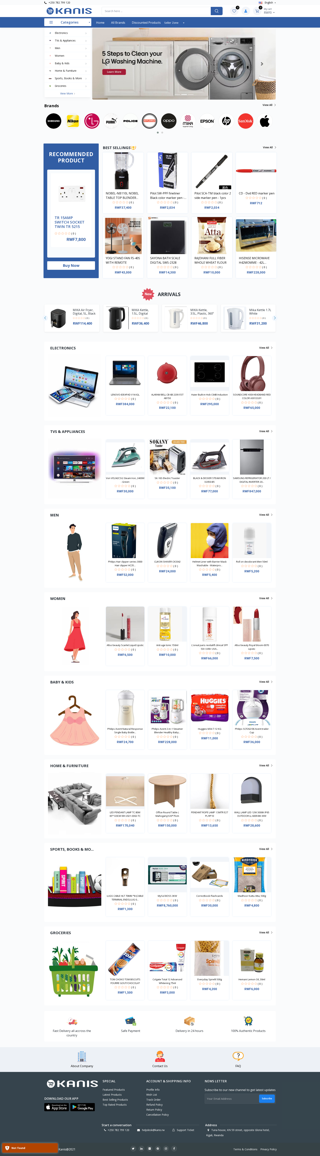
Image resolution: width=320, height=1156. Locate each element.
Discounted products (146, 23)
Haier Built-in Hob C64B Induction (209, 394)
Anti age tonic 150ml (167, 645)
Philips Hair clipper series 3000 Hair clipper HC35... (125, 563)
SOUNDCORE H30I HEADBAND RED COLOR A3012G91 (252, 396)
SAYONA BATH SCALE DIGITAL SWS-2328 (165, 260)
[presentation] (45, 318)
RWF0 (268, 11)
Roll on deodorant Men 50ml (252, 561)
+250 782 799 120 (59, 2)
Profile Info (153, 1089)
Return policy (154, 1109)
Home (100, 23)
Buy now (71, 265)
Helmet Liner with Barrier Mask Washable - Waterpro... (209, 563)
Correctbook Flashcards (209, 896)
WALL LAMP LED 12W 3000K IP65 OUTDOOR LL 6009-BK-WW (251, 814)
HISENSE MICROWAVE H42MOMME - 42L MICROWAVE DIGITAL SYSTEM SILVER (254, 260)
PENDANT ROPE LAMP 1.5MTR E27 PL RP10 (209, 814)
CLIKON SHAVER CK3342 (167, 561)
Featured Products (114, 1089)
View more (67, 93)
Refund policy (154, 1104)
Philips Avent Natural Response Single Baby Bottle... (125, 730)
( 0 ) (73, 233)
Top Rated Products (115, 1104)
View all (268, 105)
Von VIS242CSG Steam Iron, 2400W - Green (125, 479)
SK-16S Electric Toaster (167, 478)
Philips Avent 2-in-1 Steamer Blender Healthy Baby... (167, 730)
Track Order (153, 1099)
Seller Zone (171, 22)
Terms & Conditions (245, 1149)
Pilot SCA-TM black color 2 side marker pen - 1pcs (212, 195)
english (269, 2)
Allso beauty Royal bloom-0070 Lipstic (252, 646)
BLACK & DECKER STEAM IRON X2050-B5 (209, 479)
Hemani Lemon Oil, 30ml (252, 979)
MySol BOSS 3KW (167, 896)
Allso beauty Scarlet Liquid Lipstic (125, 645)
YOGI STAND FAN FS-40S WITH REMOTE (123, 260)
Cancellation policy (157, 1114)
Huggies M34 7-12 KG (209, 728)
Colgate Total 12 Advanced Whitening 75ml (167, 981)
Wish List (151, 1094)
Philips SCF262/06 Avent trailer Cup (252, 730)
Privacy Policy (268, 1149)
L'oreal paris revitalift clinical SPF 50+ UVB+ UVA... (209, 646)
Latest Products (112, 1094)
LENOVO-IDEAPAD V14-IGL (125, 394)
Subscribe (267, 1098)
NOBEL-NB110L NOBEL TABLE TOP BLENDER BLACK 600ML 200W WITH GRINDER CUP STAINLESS (124, 195)
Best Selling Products (115, 1099)
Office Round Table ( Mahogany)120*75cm (167, 814)
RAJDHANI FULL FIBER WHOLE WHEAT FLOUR (210, 260)
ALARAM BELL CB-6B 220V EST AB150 (167, 396)
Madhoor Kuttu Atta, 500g (252, 896)
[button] (106, 64)
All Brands (118, 23)
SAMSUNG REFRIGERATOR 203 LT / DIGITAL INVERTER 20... (252, 479)
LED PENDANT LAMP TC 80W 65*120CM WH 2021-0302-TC (125, 814)
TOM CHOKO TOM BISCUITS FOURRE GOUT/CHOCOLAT (125, 981)
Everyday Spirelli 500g (209, 979)
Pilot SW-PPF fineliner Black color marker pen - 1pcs (167, 195)
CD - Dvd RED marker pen (256, 193)
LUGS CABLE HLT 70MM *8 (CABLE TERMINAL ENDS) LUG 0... (125, 897)
